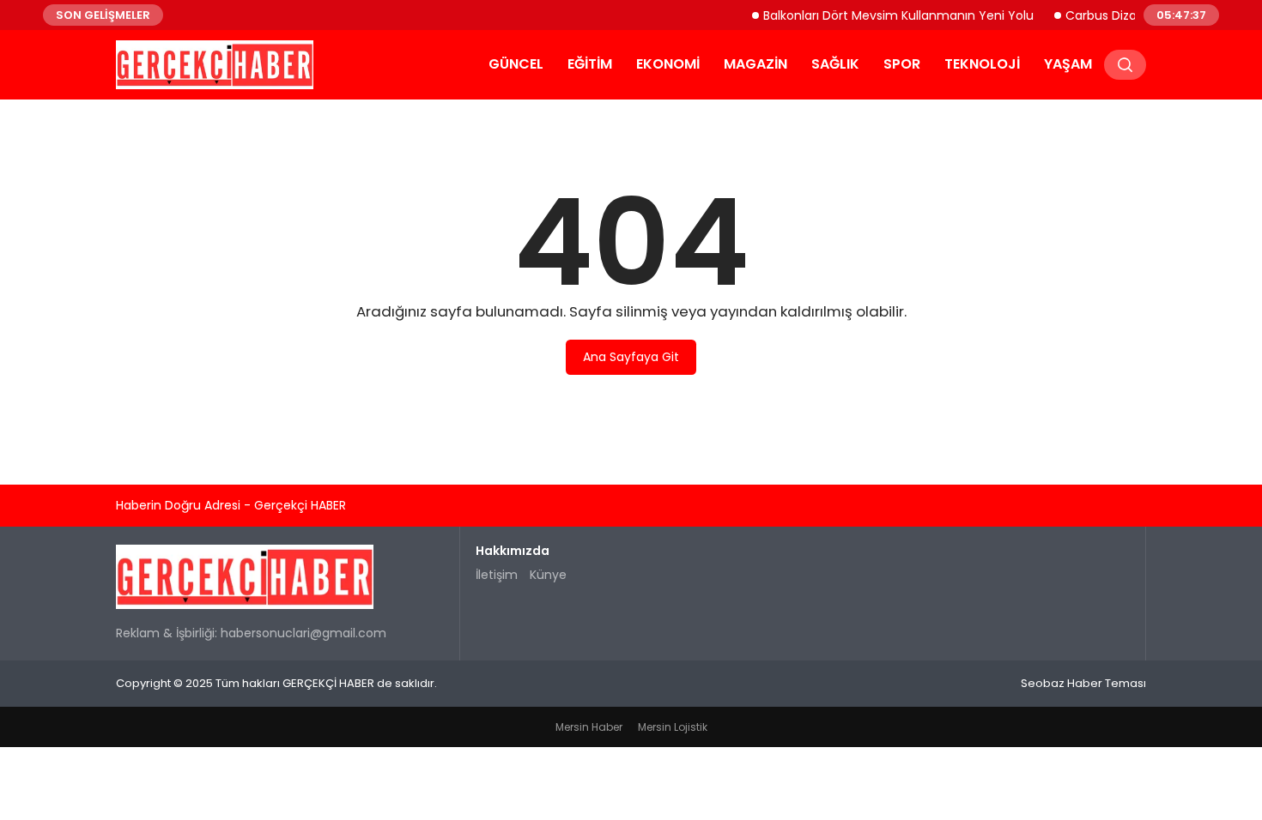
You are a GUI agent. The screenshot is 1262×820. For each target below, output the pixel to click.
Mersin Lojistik (672, 727)
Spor (901, 64)
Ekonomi (668, 64)
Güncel (515, 64)
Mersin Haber (588, 727)
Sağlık (835, 64)
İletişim (497, 574)
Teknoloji (982, 64)
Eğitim (589, 64)
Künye (548, 574)
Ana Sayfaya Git (631, 356)
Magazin (755, 64)
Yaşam (1068, 64)
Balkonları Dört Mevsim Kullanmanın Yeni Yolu (892, 14)
